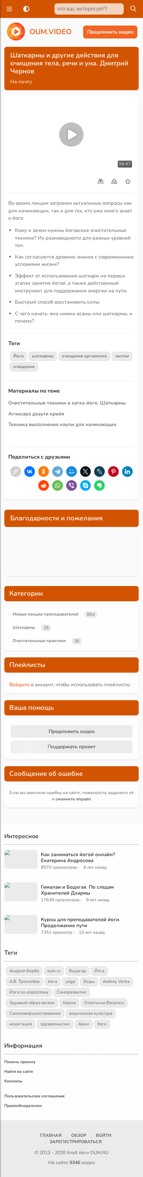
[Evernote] (99, 485)
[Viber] (71, 485)
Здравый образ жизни (32, 1003)
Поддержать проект (71, 746)
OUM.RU (99, 1152)
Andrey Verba (116, 982)
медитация (20, 1024)
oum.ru (54, 971)
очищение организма (84, 356)
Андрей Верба (24, 971)
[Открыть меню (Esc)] (8, 9)
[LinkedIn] (127, 471)
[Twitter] (85, 471)
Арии (83, 1024)
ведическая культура (90, 1013)
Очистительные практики (39, 641)
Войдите (19, 684)
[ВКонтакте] (29, 471)
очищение (24, 367)
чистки (122, 356)
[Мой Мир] (71, 471)
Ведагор (77, 971)
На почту (21, 81)
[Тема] (25, 9)
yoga (70, 982)
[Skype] (85, 485)
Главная (51, 1136)
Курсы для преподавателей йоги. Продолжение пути (80, 922)
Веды (88, 982)
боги (102, 1024)
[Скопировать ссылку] (15, 471)
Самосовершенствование (35, 1013)
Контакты (13, 1081)
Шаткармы (24, 627)
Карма (69, 1003)
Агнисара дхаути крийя (36, 413)
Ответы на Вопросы (104, 1003)
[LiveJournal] (99, 471)
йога (52, 982)
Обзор (78, 1136)
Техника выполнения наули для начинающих (62, 424)
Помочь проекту (19, 1062)
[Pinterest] (113, 471)
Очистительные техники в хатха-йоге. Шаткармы (67, 403)
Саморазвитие (71, 992)
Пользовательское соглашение (34, 1096)
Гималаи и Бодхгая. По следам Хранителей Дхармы (77, 890)
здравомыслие (55, 1024)
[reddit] (43, 485)
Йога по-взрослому (29, 992)
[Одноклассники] (43, 471)
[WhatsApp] (57, 485)
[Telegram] (57, 471)
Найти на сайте (18, 1071)
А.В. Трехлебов (24, 982)
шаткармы (43, 356)
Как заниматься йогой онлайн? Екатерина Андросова (78, 857)
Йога (18, 356)
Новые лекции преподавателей (45, 614)
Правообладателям (23, 1105)
